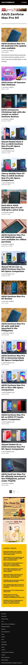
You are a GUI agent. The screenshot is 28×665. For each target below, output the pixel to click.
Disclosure (3, 616)
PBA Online (4, 644)
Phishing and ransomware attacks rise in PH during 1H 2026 (13, 580)
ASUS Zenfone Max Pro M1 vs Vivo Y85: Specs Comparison (13, 387)
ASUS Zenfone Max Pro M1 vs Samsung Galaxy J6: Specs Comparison (13, 358)
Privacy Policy (4, 619)
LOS (2, 621)
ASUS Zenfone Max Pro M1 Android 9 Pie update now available (13, 46)
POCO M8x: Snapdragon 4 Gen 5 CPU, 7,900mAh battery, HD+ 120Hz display (13, 570)
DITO (2, 639)
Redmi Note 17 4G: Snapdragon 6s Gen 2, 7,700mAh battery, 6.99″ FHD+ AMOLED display (13, 558)
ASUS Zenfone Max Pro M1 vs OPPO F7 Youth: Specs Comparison (13, 417)
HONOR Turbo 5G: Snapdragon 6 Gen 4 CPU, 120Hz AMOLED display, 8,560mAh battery (13, 602)
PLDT (2, 634)
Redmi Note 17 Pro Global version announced (13, 590)
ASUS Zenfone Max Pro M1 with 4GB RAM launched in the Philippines (13, 327)
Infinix (2, 647)
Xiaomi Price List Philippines (8, 624)
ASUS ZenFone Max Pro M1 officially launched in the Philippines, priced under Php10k (13, 477)
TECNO (3, 649)
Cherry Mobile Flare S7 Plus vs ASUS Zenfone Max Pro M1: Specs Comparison (12, 176)
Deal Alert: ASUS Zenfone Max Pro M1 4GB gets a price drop (12, 207)
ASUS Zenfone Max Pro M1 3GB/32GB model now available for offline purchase (13, 238)
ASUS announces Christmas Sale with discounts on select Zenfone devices (13, 113)
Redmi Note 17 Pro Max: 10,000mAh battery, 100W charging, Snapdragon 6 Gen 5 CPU (13, 596)
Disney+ (3, 654)
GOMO (3, 636)
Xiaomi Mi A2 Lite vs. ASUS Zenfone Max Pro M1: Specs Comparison (13, 269)
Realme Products (5, 626)
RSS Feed (3, 613)
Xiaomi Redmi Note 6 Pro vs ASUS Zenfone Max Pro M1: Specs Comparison (12, 145)
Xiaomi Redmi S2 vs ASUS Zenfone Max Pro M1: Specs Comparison (13, 446)
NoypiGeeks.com (8, 151)
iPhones (3, 629)
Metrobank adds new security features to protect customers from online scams (12, 553)
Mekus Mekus (4, 660)
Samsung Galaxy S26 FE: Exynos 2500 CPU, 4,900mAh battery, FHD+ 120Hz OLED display (13, 576)
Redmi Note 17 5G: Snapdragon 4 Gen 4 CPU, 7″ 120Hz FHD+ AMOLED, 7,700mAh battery (13, 564)
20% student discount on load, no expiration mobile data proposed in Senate (13, 586)
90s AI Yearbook (5, 657)
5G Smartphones (5, 631)
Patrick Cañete (8, 50)
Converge (3, 642)
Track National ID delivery (7, 652)
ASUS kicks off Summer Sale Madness (13, 83)
